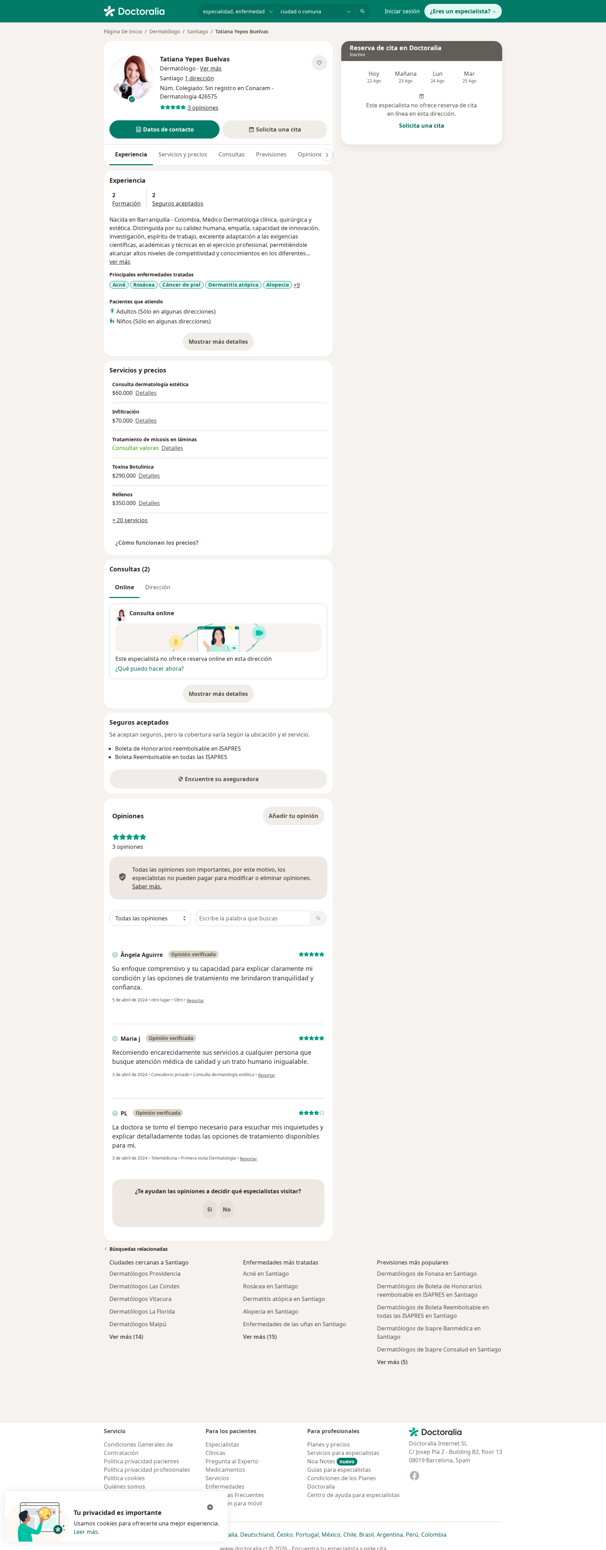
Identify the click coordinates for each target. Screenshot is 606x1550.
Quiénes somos (124, 1486)
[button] (164, 129)
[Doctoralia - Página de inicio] (148, 10)
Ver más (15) (260, 1337)
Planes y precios (328, 1444)
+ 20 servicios (130, 520)
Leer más (86, 1532)
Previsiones (271, 154)
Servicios (217, 1478)
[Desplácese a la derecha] (327, 155)
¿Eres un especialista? (460, 11)
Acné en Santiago (266, 1273)
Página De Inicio (123, 31)
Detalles (146, 393)
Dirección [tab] (157, 587)
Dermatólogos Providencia (145, 1273)
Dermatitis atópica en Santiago (284, 1299)
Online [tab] (124, 587)
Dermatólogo (164, 31)
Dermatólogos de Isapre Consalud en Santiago (439, 1349)
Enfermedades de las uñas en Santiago (294, 1324)
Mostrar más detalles (221, 344)
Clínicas (215, 1453)
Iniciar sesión (402, 11)
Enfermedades (225, 1486)
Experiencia (131, 154)
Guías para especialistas (339, 1470)
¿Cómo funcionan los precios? (156, 542)
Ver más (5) (392, 1362)
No (227, 1209)
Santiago (197, 31)
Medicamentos (225, 1470)
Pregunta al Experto (232, 1461)
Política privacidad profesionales (147, 1470)
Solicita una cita (421, 125)
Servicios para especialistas (343, 1453)
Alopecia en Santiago (270, 1311)
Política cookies (124, 1478)
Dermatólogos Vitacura (140, 1299)
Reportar (195, 1001)
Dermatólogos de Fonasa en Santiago (427, 1273)
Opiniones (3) (315, 154)
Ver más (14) (126, 1337)
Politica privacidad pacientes (141, 1461)
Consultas (231, 154)
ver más (119, 262)
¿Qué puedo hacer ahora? (149, 668)
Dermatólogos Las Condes (144, 1286)
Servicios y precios (183, 154)
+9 (297, 285)
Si (209, 1209)
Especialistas (222, 1444)
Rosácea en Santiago (270, 1286)
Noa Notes (331, 1461)
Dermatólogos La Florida (142, 1311)
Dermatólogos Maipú (137, 1324)
